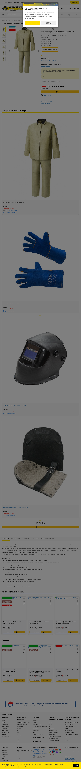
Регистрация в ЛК (32, 23)
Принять (76, 765)
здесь (38, 767)
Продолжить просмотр (48, 23)
